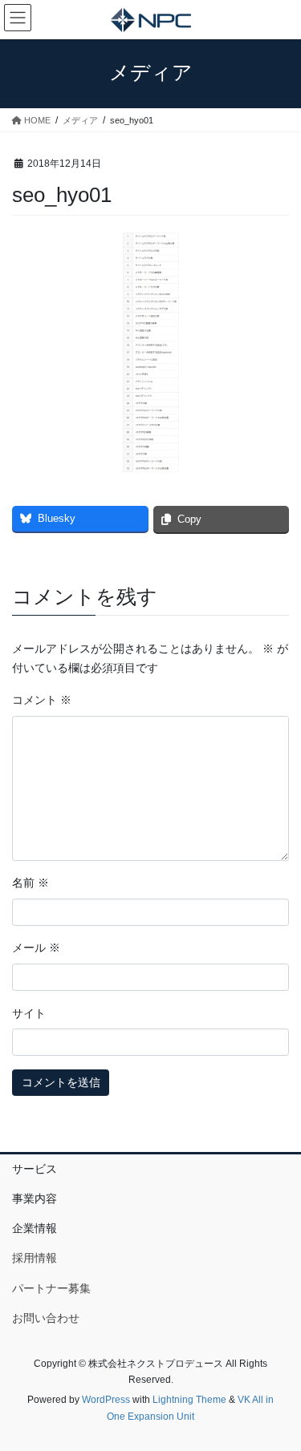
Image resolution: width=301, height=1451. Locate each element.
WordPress (106, 1399)
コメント (41, 699)
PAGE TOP (278, 1393)
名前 (30, 882)
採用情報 (34, 1257)
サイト (29, 1013)
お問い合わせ (45, 1318)
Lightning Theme (189, 1399)
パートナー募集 (51, 1288)
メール (36, 947)
